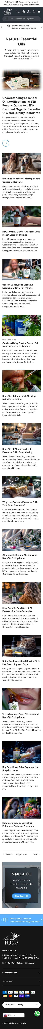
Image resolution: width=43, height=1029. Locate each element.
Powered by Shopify (19, 1023)
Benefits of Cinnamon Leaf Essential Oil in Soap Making (17, 451)
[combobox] (21, 18)
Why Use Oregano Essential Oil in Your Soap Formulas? (20, 504)
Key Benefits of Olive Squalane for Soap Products (20, 769)
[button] (34, 11)
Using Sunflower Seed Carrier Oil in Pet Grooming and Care (21, 663)
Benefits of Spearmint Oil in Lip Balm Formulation (19, 398)
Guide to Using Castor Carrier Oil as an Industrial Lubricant (20, 345)
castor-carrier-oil (9, 339)
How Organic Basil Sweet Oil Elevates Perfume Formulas (17, 610)
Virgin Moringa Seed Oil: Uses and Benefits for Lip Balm (20, 716)
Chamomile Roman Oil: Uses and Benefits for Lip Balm (19, 557)
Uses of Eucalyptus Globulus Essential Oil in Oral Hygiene (17, 286)
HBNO (10, 1023)
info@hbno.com (28, 963)
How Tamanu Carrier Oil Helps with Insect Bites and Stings (21, 233)
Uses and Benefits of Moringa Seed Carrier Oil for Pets (21, 180)
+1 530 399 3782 (11, 963)
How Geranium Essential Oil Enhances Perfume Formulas (18, 824)
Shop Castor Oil (21, 896)
